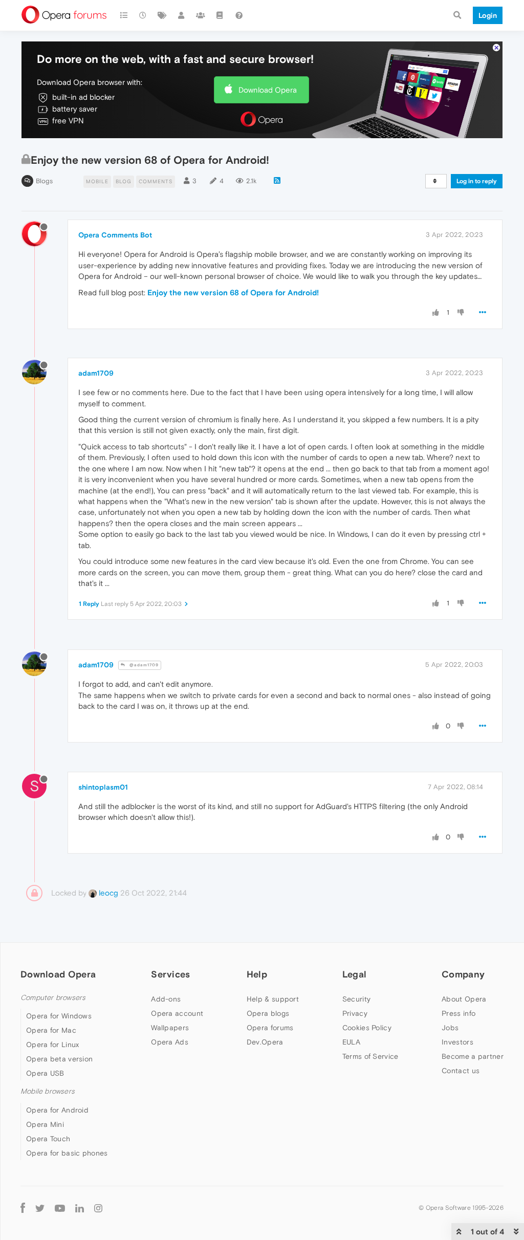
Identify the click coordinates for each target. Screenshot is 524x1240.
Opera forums (270, 1028)
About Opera (464, 999)
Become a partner (473, 1056)
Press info (458, 1013)
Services (170, 974)
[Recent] (143, 15)
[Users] (181, 15)
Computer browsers (52, 997)
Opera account (177, 1013)
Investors (457, 1042)
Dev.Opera (265, 1042)
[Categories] (124, 15)
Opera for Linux (52, 1044)
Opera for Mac (51, 1030)
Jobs (450, 1028)
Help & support (273, 999)
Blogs (44, 181)
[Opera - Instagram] (98, 1208)
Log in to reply (476, 181)
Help (257, 974)
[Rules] (220, 15)
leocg (107, 892)
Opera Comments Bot (115, 235)
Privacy (354, 1013)
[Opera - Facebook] (22, 1208)
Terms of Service (370, 1056)
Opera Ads (169, 1042)
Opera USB (45, 1073)
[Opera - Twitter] (40, 1208)
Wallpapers (170, 1028)
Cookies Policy (366, 1028)
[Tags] (162, 15)
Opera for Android (57, 1110)
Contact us (460, 1071)
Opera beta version (59, 1059)
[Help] (239, 15)
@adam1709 (143, 665)
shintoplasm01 (103, 787)
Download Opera (267, 89)
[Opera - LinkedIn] (79, 1208)
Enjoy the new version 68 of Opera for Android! (233, 292)
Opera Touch (48, 1139)
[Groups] (200, 15)
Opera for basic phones (67, 1153)
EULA (351, 1042)
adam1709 (96, 373)
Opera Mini (45, 1124)
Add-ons (166, 999)
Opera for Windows (59, 1016)
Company (463, 974)
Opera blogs (268, 1013)
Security (356, 999)
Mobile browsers (47, 1091)
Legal (354, 974)
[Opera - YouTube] (60, 1208)
